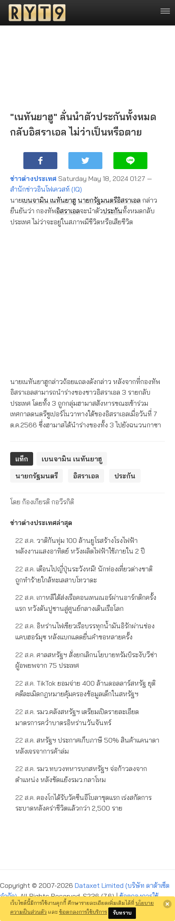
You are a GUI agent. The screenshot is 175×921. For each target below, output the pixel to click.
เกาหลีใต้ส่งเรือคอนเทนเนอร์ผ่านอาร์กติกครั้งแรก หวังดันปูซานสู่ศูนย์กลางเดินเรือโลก (85, 603)
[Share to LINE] (130, 160)
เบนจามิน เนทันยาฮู (49, 200)
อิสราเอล (129, 200)
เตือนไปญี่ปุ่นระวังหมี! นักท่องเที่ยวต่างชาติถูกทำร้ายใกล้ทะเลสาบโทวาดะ (83, 574)
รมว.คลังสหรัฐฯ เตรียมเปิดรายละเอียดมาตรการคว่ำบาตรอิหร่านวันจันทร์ (77, 717)
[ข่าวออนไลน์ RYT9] (34, 12)
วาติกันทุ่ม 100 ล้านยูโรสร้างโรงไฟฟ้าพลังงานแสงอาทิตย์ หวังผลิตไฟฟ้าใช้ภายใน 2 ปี (80, 546)
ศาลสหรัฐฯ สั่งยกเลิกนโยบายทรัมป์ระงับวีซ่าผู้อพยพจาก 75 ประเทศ (86, 660)
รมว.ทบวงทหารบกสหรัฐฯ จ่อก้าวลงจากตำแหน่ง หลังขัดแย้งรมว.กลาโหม (81, 774)
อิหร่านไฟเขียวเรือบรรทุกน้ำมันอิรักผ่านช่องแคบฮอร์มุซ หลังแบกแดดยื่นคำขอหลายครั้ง (85, 631)
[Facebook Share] (40, 160)
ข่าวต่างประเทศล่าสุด (41, 522)
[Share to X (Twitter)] (85, 160)
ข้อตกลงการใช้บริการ (83, 911)
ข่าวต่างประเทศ (33, 178)
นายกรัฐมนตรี (97, 200)
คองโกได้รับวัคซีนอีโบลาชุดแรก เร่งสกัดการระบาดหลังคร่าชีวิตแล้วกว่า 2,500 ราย (83, 803)
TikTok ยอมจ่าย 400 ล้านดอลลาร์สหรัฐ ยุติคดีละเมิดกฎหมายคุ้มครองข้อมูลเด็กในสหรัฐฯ (85, 688)
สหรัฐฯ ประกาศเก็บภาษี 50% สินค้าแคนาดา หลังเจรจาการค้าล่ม (87, 745)
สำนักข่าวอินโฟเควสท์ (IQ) (46, 189)
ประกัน (112, 210)
